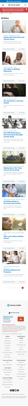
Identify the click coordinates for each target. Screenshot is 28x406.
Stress (13, 166)
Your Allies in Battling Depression (12, 70)
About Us (21, 349)
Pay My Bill (7, 350)
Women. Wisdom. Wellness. (9, 49)
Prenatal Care (6, 268)
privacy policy (22, 397)
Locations (21, 340)
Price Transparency (7, 380)
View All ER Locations (8, 325)
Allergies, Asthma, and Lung (10, 232)
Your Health (5, 13)
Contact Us (7, 347)
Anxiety (5, 199)
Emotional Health (12, 35)
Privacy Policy (21, 369)
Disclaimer (21, 371)
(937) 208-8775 (6, 321)
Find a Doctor (7, 345)
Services (21, 342)
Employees (21, 362)
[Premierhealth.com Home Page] (1, 13)
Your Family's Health (19, 166)
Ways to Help (21, 354)
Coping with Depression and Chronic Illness (14, 38)
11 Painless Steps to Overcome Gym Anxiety (12, 202)
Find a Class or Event (7, 352)
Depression (6, 35)
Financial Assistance (7, 382)
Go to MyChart (7, 343)
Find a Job (7, 354)
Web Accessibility (21, 376)
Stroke (18, 35)
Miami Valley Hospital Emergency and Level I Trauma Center (8, 317)
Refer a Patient (7, 357)
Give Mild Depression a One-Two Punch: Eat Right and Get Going (13, 135)
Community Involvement (21, 351)
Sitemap (21, 378)
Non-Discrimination (21, 374)
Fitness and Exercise (20, 199)
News (7, 362)
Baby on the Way (7, 266)
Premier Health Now (7, 370)
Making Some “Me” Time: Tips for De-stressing (13, 169)
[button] (3, 4)
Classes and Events (7, 364)
